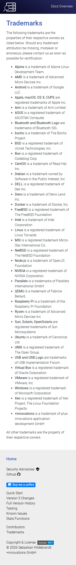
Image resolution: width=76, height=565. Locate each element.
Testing (11, 508)
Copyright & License (21, 542)
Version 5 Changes (20, 498)
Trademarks (15, 532)
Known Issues (16, 513)
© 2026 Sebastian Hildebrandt (28, 547)
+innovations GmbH (21, 553)
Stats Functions (18, 519)
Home (11, 459)
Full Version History (20, 503)
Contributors (15, 527)
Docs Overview (62, 6)
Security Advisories (21, 469)
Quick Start (14, 493)
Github (11, 474)
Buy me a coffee (22, 485)
